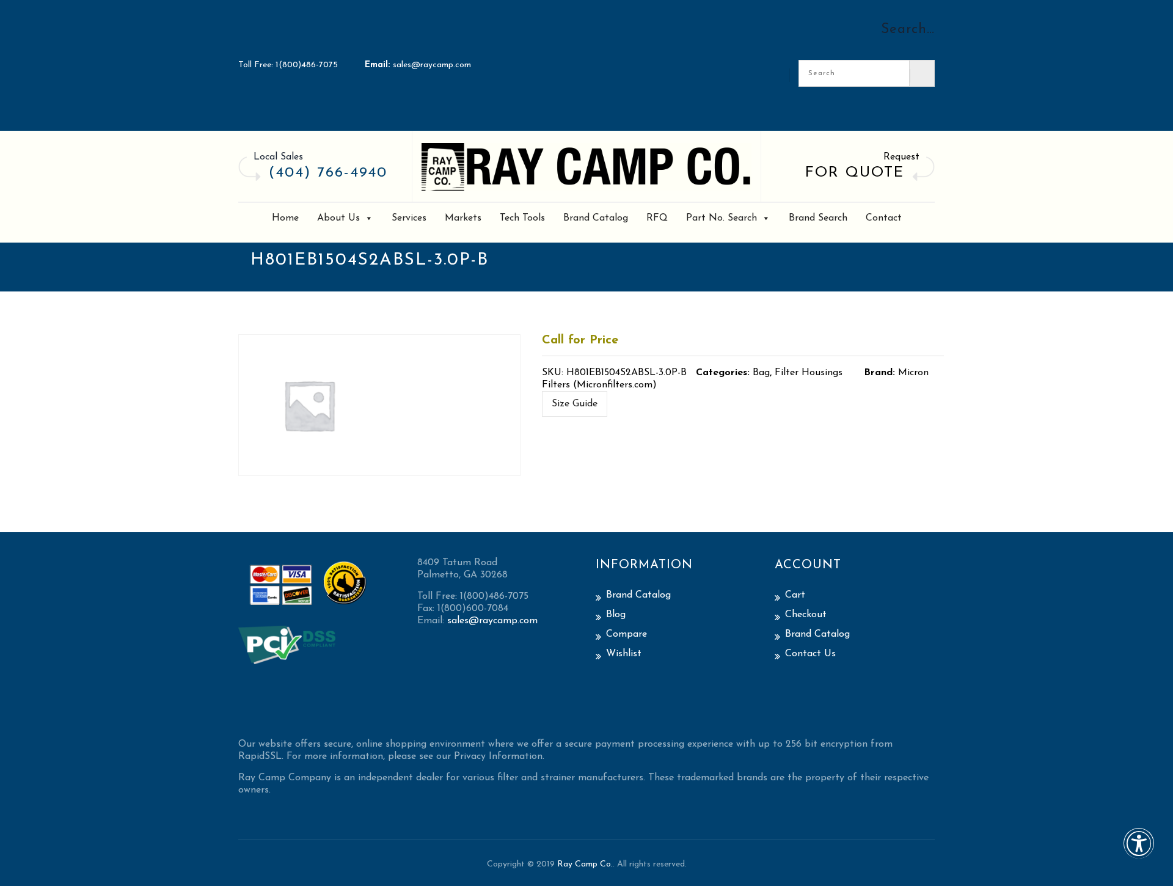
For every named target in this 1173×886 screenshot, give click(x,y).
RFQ (657, 218)
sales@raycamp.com (432, 65)
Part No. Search (721, 218)
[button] (1138, 851)
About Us (338, 218)
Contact (884, 218)
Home (285, 218)
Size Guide (574, 404)
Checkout (806, 615)
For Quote (854, 173)
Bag (761, 373)
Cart (795, 595)
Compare (626, 634)
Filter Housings (808, 373)
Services (409, 218)
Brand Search (818, 218)
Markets (463, 218)
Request (901, 157)
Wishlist (623, 654)
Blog (616, 615)
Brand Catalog (595, 218)
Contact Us (810, 654)
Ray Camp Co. (585, 864)
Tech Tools (522, 218)
